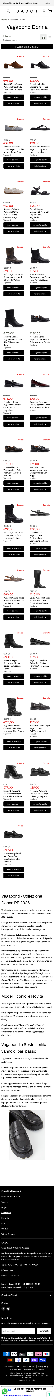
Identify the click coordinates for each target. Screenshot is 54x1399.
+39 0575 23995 (11, 1265)
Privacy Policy (43, 1366)
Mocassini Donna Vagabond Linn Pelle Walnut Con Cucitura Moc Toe (12, 471)
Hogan (4, 1207)
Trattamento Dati (15, 1369)
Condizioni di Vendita (11, 1366)
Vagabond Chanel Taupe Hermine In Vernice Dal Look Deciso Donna (13, 600)
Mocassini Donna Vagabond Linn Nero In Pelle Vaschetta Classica (40, 339)
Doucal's (4, 1228)
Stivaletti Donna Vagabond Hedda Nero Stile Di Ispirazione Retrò (13, 341)
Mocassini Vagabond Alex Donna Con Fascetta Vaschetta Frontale (12, 857)
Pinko (3, 1223)
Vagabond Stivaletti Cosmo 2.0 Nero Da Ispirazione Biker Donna (13, 728)
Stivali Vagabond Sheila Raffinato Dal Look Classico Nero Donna (40, 600)
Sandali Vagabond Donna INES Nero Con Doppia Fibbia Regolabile (39, 213)
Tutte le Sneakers (8, 1234)
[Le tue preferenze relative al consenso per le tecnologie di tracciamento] (49, 1394)
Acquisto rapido (13, 97)
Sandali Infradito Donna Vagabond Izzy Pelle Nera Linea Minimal (40, 149)
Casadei (4, 1202)
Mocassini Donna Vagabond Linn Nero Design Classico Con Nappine (38, 471)
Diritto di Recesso (28, 1366)
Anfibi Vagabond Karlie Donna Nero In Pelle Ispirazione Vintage (13, 535)
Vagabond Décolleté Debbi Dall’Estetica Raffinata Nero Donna (39, 663)
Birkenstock (6, 1212)
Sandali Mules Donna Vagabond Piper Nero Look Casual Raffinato (39, 87)
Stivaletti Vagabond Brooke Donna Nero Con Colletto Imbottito (13, 794)
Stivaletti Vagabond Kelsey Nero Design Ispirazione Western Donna (11, 664)
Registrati (44, 1331)
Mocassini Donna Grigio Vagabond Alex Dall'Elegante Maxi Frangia (40, 729)
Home (4, 20)
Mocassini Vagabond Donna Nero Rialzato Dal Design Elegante (39, 794)
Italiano (47, 3)
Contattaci (41, 1369)
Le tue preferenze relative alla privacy (30, 1389)
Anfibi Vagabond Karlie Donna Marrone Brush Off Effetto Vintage (13, 277)
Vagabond (7, 92)
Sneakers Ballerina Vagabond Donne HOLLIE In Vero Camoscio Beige (11, 213)
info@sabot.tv (7, 1270)
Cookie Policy (29, 1369)
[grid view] (43, 37)
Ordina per (6, 36)
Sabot (24, 929)
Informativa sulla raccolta (17, 1395)
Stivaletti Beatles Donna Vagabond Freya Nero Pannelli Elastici (40, 277)
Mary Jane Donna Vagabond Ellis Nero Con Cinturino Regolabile (12, 406)
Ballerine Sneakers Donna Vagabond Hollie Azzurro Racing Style (13, 149)
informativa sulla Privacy (28, 1338)
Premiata (5, 1218)
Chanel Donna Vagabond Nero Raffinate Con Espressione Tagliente (39, 536)
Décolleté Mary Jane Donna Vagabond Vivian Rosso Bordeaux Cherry (40, 405)
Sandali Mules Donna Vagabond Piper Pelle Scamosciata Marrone (12, 87)
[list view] (50, 37)
